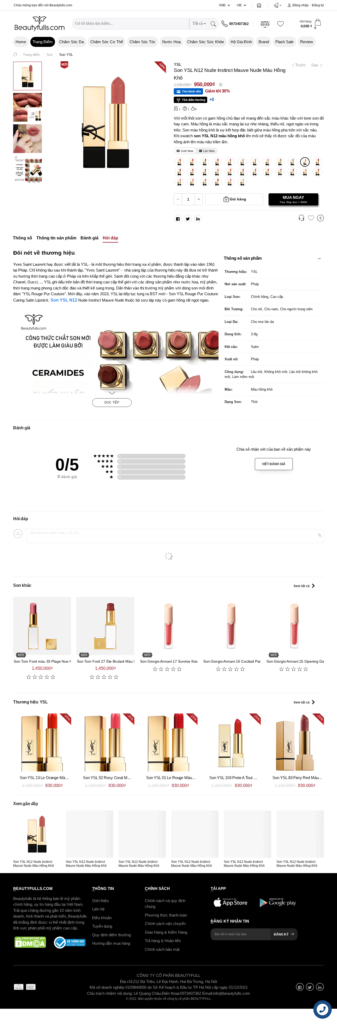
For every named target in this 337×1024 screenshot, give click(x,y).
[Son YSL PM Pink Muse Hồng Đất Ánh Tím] (229, 182)
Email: (207, 993)
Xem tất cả (302, 586)
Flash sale (284, 42)
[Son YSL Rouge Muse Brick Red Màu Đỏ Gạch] (204, 162)
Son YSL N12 (64, 300)
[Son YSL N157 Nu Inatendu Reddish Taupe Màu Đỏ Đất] (204, 172)
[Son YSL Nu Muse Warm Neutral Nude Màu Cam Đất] (292, 162)
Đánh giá (89, 238)
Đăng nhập (301, 5)
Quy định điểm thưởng (111, 935)
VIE (239, 5)
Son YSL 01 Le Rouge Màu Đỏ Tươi (176, 777)
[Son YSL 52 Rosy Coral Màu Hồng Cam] (105, 742)
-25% (67, 717)
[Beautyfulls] (15, 55)
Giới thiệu (100, 900)
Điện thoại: (171, 993)
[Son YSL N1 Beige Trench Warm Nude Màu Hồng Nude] (254, 162)
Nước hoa (171, 42)
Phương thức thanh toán (166, 915)
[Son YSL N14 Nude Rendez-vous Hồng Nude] (305, 172)
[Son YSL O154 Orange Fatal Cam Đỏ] (279, 172)
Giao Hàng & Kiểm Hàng (166, 932)
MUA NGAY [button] (293, 199)
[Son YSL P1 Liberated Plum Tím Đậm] (217, 182)
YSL (177, 64)
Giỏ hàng (238, 199)
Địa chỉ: (126, 981)
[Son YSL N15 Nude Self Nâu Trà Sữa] (317, 172)
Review (306, 42)
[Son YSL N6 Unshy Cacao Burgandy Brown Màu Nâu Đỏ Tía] (317, 162)
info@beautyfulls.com (231, 993)
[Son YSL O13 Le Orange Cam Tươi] (229, 172)
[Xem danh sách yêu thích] (311, 218)
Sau (315, 65)
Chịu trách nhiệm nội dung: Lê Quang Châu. (124, 993)
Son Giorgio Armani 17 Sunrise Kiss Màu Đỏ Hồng (181, 661)
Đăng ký (318, 5)
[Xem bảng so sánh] (320, 218)
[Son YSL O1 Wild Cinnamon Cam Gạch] (242, 172)
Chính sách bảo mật (162, 949)
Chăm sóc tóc (143, 42)
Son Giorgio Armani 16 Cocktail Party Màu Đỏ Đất (243, 661)
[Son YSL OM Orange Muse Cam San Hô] (204, 182)
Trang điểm (43, 42)
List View (209, 150)
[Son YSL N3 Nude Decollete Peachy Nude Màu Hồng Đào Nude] (242, 162)
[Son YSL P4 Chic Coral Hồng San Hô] (217, 172)
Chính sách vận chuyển (165, 923)
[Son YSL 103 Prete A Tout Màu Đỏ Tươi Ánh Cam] (232, 742)
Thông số (22, 238)
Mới (64, 64)
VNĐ (222, 5)
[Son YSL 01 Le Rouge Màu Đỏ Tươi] (168, 742)
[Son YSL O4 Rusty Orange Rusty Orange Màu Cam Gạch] (192, 172)
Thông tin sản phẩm (56, 238)
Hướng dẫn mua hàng (111, 943)
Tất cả (197, 23)
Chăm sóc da (71, 42)
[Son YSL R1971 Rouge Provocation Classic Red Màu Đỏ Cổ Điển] (179, 162)
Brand (264, 42)
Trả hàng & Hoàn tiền (163, 940)
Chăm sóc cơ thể (106, 42)
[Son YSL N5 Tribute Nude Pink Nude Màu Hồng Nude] (267, 162)
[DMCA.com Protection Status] (30, 943)
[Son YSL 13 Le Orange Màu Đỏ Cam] (42, 742)
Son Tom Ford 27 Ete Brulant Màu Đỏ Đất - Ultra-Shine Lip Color (129, 661)
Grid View (187, 150)
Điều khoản (102, 917)
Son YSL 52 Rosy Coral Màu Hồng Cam (117, 777)
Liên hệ (98, 909)
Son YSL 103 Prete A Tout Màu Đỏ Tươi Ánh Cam (251, 777)
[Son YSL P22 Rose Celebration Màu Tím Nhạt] (242, 182)
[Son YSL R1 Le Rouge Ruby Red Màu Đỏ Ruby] (192, 162)
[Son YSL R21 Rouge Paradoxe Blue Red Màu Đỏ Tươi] (217, 162)
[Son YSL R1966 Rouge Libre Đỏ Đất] (292, 172)
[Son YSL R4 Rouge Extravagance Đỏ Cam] (267, 172)
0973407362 (239, 24)
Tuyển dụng (102, 926)
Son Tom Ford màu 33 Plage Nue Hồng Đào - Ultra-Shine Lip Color (68, 661)
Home (21, 42)
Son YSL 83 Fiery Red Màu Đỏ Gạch (303, 777)
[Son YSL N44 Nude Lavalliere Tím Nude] (179, 182)
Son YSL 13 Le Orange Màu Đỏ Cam (51, 777)
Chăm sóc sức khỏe (205, 42)
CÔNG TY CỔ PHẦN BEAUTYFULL (168, 975)
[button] (277, 5)
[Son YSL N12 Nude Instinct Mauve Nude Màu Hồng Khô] (305, 162)
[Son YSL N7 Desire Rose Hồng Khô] (254, 172)
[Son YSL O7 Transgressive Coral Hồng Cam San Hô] (192, 182)
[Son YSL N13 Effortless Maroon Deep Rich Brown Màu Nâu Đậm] (179, 172)
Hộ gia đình (241, 42)
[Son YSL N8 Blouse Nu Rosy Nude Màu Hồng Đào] (229, 162)
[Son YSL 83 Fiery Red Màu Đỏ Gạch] (295, 742)
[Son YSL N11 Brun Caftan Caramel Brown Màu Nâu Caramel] (279, 162)
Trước (298, 65)
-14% (162, 65)
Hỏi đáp (110, 238)
